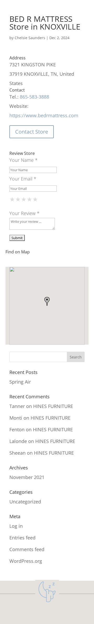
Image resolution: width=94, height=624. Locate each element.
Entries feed (22, 538)
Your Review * (24, 213)
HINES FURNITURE (53, 406)
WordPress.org (25, 561)
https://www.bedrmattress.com (43, 115)
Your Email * (22, 179)
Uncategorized (25, 501)
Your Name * (23, 160)
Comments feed (26, 549)
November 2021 (26, 477)
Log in (16, 526)
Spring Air (20, 382)
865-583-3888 (34, 97)
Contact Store (31, 131)
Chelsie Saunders (30, 37)
